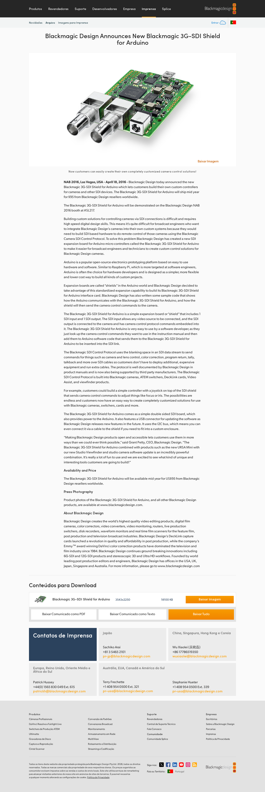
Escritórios (211, 719)
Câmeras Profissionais (40, 719)
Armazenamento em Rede (101, 733)
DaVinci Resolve (45, 724)
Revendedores (58, 9)
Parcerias (211, 728)
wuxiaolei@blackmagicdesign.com (199, 656)
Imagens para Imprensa (73, 22)
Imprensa (149, 9)
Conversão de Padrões (100, 719)
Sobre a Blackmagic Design (220, 724)
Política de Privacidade (218, 738)
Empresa (129, 9)
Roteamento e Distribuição (102, 743)
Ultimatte (34, 733)
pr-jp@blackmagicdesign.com (126, 656)
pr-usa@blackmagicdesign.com (128, 691)
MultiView (93, 738)
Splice (166, 9)
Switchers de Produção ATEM (44, 728)
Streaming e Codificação (101, 748)
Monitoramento (96, 728)
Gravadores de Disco (40, 738)
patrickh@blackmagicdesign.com (59, 691)
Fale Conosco (154, 728)
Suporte (80, 9)
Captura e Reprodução (41, 743)
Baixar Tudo (201, 614)
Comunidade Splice (157, 738)
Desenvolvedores (104, 9)
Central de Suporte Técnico (161, 724)
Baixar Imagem (208, 161)
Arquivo (50, 22)
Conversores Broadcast (100, 724)
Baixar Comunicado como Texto (132, 614)
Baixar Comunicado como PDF (63, 614)
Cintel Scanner (37, 748)
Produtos (35, 9)
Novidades (35, 22)
